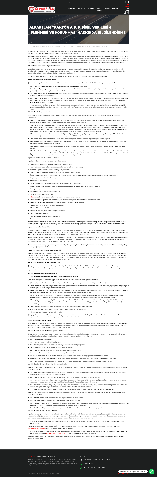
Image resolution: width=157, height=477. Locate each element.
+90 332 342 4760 (75, 2)
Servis (107, 9)
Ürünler (91, 9)
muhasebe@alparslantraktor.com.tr (56, 433)
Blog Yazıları (99, 9)
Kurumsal (81, 9)
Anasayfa (71, 9)
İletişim (115, 9)
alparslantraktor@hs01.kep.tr (36, 428)
